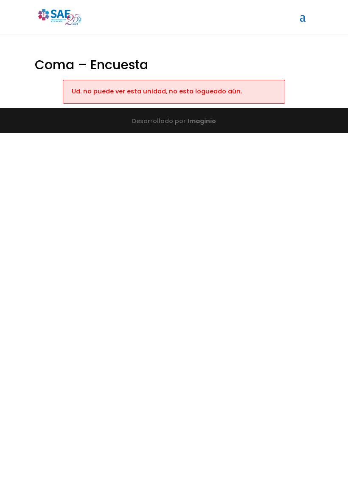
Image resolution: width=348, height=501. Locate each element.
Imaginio (202, 121)
